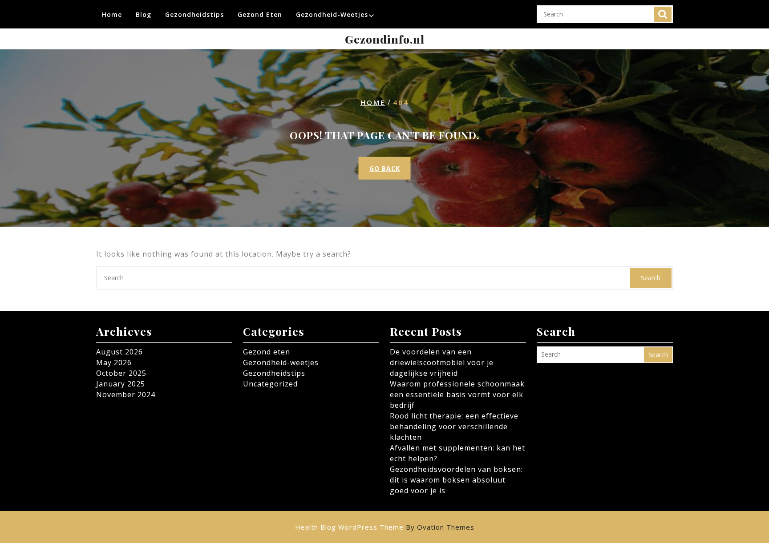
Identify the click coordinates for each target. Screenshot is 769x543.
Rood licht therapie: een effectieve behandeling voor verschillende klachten (454, 426)
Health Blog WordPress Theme (384, 527)
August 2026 (119, 352)
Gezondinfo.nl (385, 39)
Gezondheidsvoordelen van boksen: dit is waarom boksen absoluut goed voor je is (456, 479)
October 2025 (121, 373)
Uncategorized (270, 384)
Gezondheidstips (194, 14)
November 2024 (125, 394)
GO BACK (384, 168)
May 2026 (114, 362)
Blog (143, 14)
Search (663, 14)
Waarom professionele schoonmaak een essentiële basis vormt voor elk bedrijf (457, 394)
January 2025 (120, 384)
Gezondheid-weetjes (332, 14)
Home (112, 14)
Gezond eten (260, 14)
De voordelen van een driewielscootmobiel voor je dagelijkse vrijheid (442, 362)
